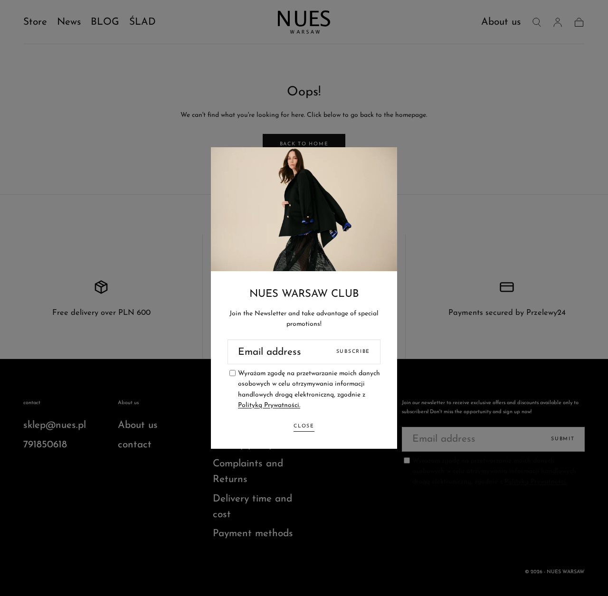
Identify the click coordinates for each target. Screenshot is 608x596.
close (304, 426)
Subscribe (353, 351)
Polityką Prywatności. (269, 405)
